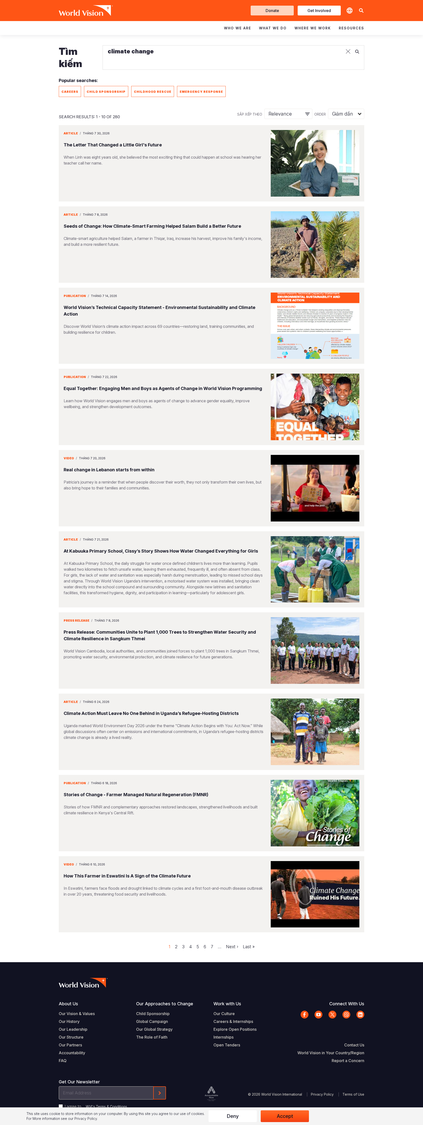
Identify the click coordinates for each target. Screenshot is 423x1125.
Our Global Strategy (154, 1029)
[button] (361, 10)
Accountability (72, 1052)
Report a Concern (348, 1060)
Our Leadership (73, 1029)
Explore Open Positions (235, 1029)
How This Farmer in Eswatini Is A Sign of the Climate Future (127, 875)
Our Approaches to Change (164, 1003)
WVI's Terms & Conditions (106, 1106)
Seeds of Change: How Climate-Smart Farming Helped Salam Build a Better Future (152, 226)
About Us (68, 1003)
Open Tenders (226, 1044)
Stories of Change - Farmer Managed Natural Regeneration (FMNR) (136, 794)
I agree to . (96, 1106)
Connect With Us (346, 1003)
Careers (69, 92)
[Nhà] (79, 10)
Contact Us (354, 1044)
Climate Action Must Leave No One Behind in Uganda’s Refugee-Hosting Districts (151, 713)
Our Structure (71, 1037)
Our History (69, 1021)
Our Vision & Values (77, 1013)
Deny (233, 1116)
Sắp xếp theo (249, 114)
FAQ (63, 1060)
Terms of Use (353, 1094)
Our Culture (224, 1013)
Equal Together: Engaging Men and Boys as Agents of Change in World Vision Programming (163, 388)
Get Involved (319, 10)
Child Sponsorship (106, 92)
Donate (272, 10)
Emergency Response (201, 92)
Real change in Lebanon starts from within (109, 469)
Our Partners (70, 1044)
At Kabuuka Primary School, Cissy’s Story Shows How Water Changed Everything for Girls (161, 551)
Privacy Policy (322, 1094)
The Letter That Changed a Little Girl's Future (113, 144)
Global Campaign (152, 1021)
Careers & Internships (233, 1021)
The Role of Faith (151, 1037)
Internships (223, 1037)
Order (320, 114)
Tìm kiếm (70, 57)
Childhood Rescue (152, 92)
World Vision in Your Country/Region (330, 1052)
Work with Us (227, 1003)
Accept (285, 1116)
